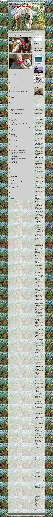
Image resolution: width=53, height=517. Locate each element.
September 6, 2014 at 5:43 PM (13, 178)
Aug (35, 501)
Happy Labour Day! (37, 500)
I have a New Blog (37, 421)
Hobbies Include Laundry (38, 382)
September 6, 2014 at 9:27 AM (13, 124)
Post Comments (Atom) (14, 202)
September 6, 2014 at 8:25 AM (13, 110)
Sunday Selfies (36, 166)
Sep (35, 459)
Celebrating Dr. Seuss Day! (37, 387)
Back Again (36, 230)
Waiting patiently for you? (37, 121)
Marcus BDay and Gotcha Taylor (38, 318)
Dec (35, 456)
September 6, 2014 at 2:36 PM (13, 159)
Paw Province (36, 332)
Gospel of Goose (37, 406)
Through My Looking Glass (38, 267)
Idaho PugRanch (37, 298)
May (35, 504)
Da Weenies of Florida (37, 214)
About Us (12, 30)
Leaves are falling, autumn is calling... (39, 411)
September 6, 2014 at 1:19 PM (13, 153)
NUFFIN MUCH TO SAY (37, 360)
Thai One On (36, 289)
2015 (35, 454)
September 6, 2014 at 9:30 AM (13, 130)
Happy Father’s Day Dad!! (37, 275)
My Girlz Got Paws (37, 373)
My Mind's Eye (12, 132)
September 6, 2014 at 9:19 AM (13, 120)
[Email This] (17, 74)
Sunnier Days (36, 175)
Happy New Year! (36, 243)
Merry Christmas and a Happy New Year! (39, 303)
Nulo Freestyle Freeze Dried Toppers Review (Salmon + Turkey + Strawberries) (39, 333)
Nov (35, 457)
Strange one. (36, 343)
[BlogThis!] (18, 74)
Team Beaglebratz (37, 347)
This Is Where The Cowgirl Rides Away (39, 440)
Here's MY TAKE (19, 91)
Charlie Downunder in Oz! (38, 369)
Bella (35, 272)
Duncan (11, 122)
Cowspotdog (36, 293)
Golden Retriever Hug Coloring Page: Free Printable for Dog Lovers (38, 181)
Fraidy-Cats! (36, 307)
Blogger (30, 514)
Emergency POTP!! (37, 494)
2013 (35, 509)
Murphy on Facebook (27, 30)
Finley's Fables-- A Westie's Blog (39, 322)
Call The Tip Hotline (37, 496)
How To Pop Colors (37, 498)
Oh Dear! (36, 225)
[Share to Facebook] (19, 74)
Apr (35, 505)
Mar (35, 506)
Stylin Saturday (36, 109)
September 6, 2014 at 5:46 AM (13, 87)
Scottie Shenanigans (37, 430)
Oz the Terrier (36, 415)
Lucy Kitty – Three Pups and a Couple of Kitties (38, 129)
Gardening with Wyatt (37, 279)
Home (9, 30)
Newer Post (10, 201)
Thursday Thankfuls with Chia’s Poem (39, 147)
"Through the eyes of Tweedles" (39, 312)
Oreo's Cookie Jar (37, 391)
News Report (36, 469)
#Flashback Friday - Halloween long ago (39, 348)
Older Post (30, 201)
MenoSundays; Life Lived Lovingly (38, 113)
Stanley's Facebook (21, 30)
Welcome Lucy (36, 426)
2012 (35, 510)
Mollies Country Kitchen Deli (38, 208)
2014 (35, 455)
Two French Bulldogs (13, 112)
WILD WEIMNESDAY (37, 161)
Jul (35, 502)
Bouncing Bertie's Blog (37, 257)
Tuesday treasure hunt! (37, 308)
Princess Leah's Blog (37, 283)
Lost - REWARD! (37, 497)
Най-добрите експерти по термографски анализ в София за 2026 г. (39, 209)
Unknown (11, 180)
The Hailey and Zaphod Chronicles (39, 151)
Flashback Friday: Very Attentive (38, 126)
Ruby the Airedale (37, 262)
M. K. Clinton (36, 233)
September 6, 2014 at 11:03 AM (14, 136)
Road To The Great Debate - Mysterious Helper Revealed (38, 473)
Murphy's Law (16, 30)
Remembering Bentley (37, 234)
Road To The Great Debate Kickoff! (39, 479)
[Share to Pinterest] (20, 74)
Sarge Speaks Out (37, 352)
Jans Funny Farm (37, 317)
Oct (35, 458)
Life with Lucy (36, 185)
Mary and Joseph (36, 248)
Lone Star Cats (36, 165)
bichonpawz (36, 338)
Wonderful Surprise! (37, 484)
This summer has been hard (38, 365)
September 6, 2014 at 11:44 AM (14, 146)
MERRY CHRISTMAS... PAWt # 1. (38, 401)
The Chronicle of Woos (37, 198)
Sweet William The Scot (13, 126)
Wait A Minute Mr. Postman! (38, 485)
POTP (35, 170)
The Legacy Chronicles (37, 252)
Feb (35, 507)
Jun (35, 503)
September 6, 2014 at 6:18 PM (13, 183)
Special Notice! (37, 486)
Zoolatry (36, 156)
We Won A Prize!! (37, 499)
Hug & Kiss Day (37, 495)
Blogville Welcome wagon (38, 425)
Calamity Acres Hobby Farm (38, 229)
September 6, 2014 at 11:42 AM (14, 140)
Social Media (36, 328)
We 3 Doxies (36, 444)
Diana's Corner (36, 364)
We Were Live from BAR (37, 435)
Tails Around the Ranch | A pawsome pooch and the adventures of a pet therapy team (39, 116)
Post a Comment (12, 198)
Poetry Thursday (36, 133)
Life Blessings (36, 238)
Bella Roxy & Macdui (13, 176)
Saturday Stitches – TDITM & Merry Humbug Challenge (38, 204)
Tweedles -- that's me (13, 161)
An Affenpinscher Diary (37, 396)
